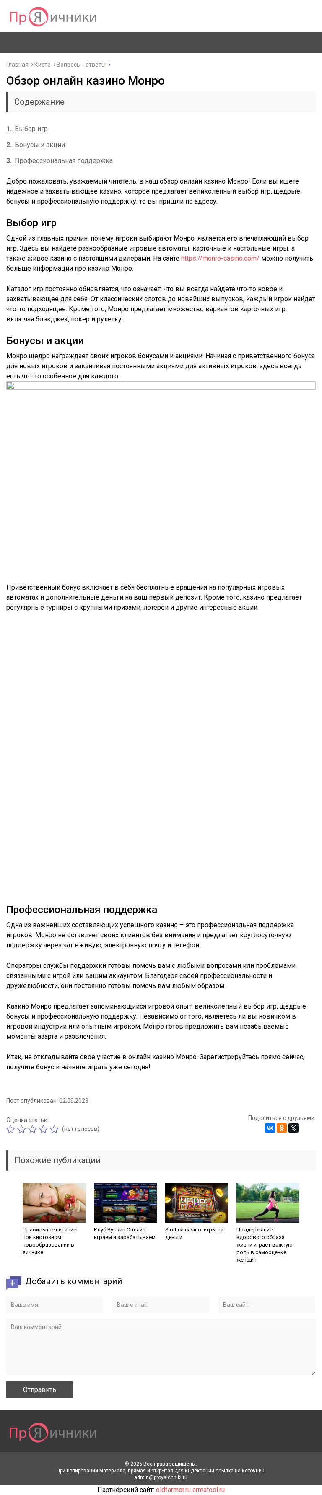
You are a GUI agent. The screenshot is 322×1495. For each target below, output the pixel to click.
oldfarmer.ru (173, 1490)
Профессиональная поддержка (59, 161)
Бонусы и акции (35, 145)
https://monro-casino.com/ (220, 258)
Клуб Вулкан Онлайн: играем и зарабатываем (125, 1233)
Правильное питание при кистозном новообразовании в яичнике (49, 1240)
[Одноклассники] (282, 1128)
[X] (293, 1128)
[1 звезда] (11, 1129)
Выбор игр (27, 129)
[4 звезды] (44, 1129)
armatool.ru (208, 1490)
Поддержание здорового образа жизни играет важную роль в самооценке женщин (264, 1244)
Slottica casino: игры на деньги (194, 1233)
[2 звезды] (22, 1129)
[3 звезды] (33, 1129)
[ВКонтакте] (270, 1128)
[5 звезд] (55, 1129)
